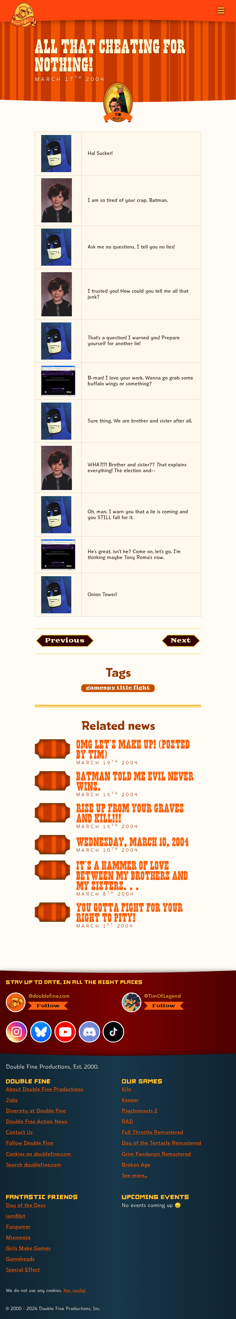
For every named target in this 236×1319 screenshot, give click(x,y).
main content (146, 972)
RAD (127, 1121)
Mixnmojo (18, 1237)
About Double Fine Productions (44, 1089)
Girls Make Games (28, 1248)
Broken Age (136, 1164)
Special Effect (23, 1269)
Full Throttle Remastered (152, 1132)
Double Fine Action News (36, 1121)
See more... (134, 1175)
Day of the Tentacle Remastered (161, 1143)
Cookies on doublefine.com (38, 1154)
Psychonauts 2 (140, 1110)
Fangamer (18, 1226)
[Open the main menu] (220, 10)
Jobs (12, 1100)
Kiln (126, 1089)
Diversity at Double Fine (36, 1110)
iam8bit (15, 1216)
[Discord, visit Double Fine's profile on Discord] (89, 1032)
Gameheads (20, 1258)
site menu (112, 972)
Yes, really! (74, 1290)
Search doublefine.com (33, 1164)
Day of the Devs (25, 1205)
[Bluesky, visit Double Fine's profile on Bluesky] (41, 1032)
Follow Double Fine (29, 1143)
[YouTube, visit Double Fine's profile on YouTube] (65, 1032)
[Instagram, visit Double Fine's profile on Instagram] (16, 1032)
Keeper (130, 1100)
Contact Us (19, 1132)
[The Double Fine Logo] (23, 14)
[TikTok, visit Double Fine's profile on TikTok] (113, 1032)
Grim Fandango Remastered (156, 1154)
